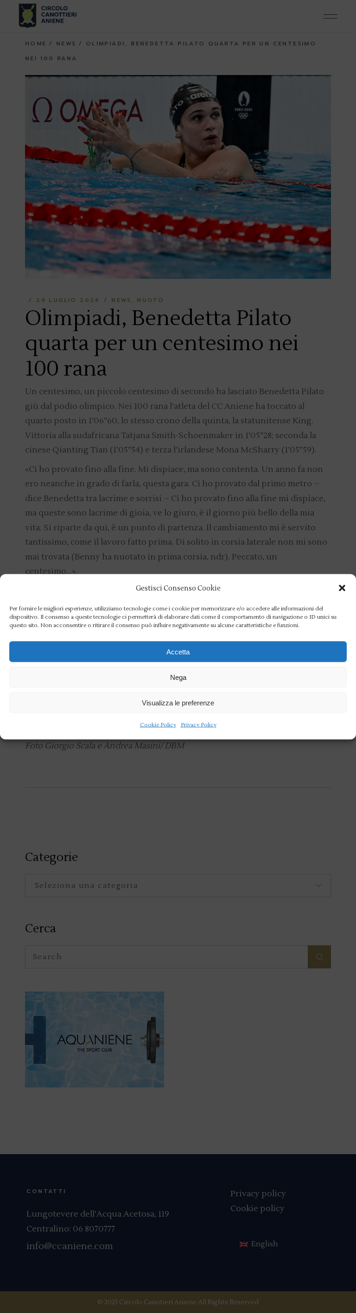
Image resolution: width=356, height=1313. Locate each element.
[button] (342, 588)
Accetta (178, 651)
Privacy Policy (198, 725)
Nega (178, 677)
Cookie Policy (158, 725)
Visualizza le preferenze (178, 702)
